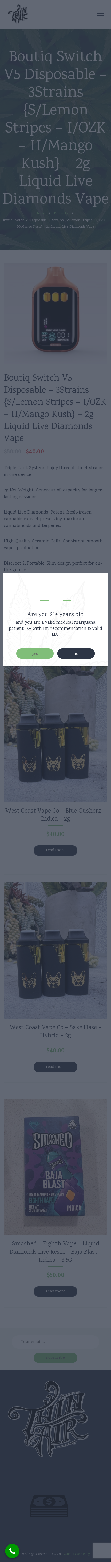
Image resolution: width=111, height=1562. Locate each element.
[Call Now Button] (12, 1551)
